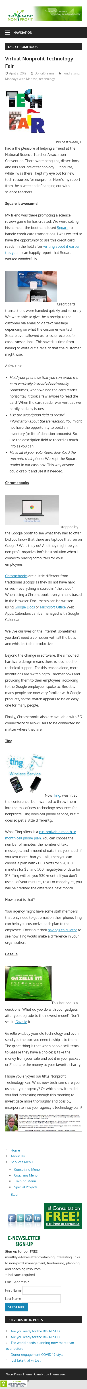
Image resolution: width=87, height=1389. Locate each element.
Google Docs (24, 607)
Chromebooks (16, 576)
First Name (13, 1290)
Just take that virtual (25, 1360)
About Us (18, 1156)
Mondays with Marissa (21, 79)
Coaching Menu (25, 1175)
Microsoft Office (53, 607)
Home (15, 1150)
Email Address (17, 1282)
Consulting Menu (27, 1169)
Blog (14, 1194)
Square (62, 227)
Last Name (13, 1298)
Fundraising (71, 73)
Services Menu (22, 1162)
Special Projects (25, 1187)
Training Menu (25, 1181)
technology (47, 79)
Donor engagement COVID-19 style (37, 1354)
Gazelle (21, 1022)
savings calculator (62, 930)
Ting (56, 795)
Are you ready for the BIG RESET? (35, 1331)
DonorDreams (44, 73)
